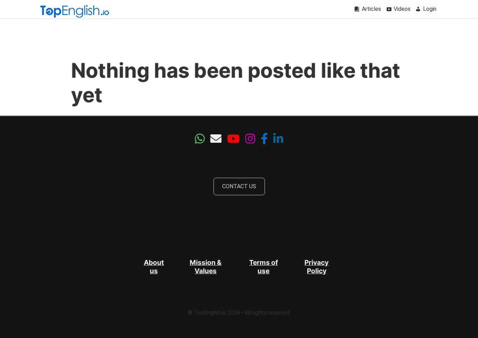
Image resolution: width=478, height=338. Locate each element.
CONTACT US (239, 186)
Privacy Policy (316, 266)
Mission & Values (206, 266)
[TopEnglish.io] (75, 12)
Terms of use (263, 266)
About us (154, 266)
